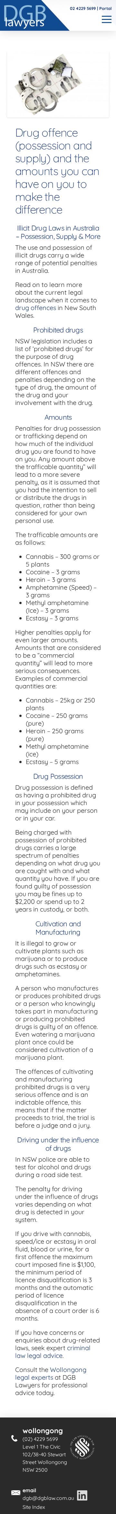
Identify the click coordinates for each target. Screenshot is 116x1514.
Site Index (34, 1507)
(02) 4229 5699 (40, 1439)
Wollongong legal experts (50, 1373)
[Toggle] (106, 19)
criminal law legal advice (53, 1351)
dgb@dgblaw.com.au (48, 1498)
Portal (105, 8)
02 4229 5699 (83, 8)
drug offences (35, 308)
